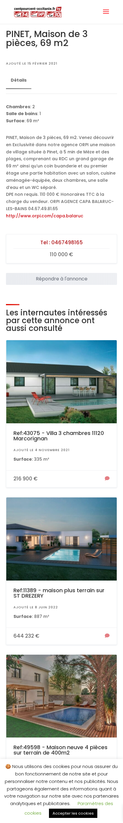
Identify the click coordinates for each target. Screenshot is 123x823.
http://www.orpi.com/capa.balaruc (44, 216)
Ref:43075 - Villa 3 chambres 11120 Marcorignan (58, 435)
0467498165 (67, 242)
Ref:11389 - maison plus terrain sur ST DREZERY (58, 593)
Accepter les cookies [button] (73, 813)
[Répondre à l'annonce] (107, 478)
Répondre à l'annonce (61, 278)
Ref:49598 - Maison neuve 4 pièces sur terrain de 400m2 (60, 749)
